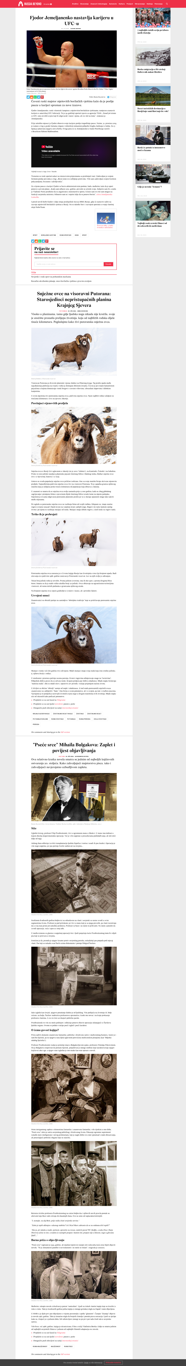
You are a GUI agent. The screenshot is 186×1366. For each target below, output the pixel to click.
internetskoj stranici (70, 708)
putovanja (71, 719)
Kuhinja (150, 4)
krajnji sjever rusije (41, 714)
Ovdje (86, 1363)
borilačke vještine (48, 235)
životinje (80, 714)
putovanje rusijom (40, 719)
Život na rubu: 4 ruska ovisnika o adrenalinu (105, 227)
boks (77, 235)
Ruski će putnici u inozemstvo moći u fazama (151, 149)
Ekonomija (84, 4)
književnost (56, 1346)
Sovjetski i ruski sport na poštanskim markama (51, 277)
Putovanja (158, 4)
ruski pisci (68, 1346)
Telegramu (61, 700)
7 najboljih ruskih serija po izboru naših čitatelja (152, 31)
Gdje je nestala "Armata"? (149, 187)
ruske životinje (57, 719)
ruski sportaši (65, 235)
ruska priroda (84, 719)
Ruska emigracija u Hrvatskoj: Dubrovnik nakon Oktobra (151, 70)
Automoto (113, 4)
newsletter (59, 704)
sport (35, 235)
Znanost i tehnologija (98, 4)
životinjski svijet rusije (63, 714)
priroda (36, 724)
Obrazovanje (140, 4)
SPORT (84, 235)
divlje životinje (100, 719)
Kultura (122, 4)
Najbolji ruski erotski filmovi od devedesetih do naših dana (152, 224)
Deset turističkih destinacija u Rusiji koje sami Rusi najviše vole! (152, 110)
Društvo (75, 4)
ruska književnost (40, 1346)
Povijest (130, 4)
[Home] (20, 3)
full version (65, 732)
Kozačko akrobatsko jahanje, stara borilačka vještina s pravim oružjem (61, 281)
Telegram (113, 97)
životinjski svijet (94, 714)
